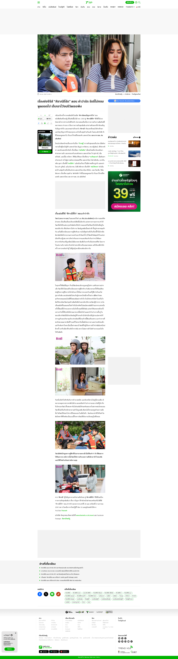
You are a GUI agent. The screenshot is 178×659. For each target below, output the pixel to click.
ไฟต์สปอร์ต (105, 622)
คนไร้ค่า (108, 596)
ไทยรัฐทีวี (87, 599)
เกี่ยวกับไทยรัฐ (57, 638)
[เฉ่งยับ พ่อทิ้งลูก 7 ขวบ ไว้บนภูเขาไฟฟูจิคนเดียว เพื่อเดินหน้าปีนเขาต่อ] (134, 153)
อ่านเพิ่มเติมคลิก (7, 642)
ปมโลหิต (82, 150)
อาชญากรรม (42, 627)
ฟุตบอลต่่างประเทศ (96, 620)
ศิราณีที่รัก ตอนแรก (70, 596)
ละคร (89, 602)
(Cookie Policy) (7, 644)
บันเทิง (79, 622)
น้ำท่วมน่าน (45, 148)
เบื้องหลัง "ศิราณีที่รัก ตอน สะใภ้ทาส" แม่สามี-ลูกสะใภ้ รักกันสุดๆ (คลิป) (59, 577)
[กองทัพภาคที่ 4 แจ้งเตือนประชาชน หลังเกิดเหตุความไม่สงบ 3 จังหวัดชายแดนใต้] (134, 143)
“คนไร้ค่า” (71, 163)
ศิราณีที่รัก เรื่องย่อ (97, 593)
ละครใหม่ (68, 602)
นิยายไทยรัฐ (118, 94)
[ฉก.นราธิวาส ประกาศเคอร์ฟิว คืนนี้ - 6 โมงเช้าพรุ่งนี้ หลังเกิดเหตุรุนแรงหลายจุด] (134, 163)
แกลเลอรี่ (94, 627)
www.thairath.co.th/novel (85, 515)
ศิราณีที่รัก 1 (119, 593)
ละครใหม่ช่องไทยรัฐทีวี (118, 599)
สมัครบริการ (130, 2)
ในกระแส (41, 622)
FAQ (81, 638)
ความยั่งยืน (54, 629)
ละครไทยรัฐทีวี (95, 599)
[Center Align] (15, 633)
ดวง (66, 625)
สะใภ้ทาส (127, 596)
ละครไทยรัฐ (79, 599)
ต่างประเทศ (110, 156)
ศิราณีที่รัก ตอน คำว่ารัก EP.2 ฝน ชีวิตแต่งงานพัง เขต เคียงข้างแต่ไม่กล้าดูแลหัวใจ (62, 568)
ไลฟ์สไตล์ (80, 629)
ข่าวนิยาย (127, 94)
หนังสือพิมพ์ (81, 620)
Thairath (64, 510)
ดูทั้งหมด (135, 137)
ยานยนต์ (53, 627)
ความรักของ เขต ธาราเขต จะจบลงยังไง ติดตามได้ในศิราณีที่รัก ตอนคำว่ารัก (60, 571)
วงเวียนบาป (93, 156)
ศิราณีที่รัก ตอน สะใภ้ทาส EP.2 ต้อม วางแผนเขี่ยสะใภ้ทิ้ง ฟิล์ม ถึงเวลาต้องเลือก (61, 580)
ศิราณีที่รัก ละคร (76, 593)
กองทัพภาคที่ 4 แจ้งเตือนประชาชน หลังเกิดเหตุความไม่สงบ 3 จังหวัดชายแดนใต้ (117, 143)
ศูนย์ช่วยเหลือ (86, 638)
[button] (39, 123)
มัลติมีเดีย (67, 631)
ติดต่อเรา (57, 640)
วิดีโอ (79, 627)
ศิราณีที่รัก (68, 593)
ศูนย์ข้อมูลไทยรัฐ (74, 638)
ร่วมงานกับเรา (48, 638)
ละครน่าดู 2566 (76, 602)
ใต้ (108, 146)
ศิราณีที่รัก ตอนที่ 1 (81, 596)
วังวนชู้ (81, 143)
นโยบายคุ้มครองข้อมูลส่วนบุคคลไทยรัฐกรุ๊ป (102, 638)
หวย (79, 625)
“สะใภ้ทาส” (94, 166)
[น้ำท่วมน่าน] (45, 140)
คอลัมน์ (67, 622)
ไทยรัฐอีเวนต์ (122, 621)
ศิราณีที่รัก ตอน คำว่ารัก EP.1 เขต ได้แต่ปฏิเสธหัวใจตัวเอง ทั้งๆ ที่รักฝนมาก (60, 574)
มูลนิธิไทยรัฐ (65, 638)
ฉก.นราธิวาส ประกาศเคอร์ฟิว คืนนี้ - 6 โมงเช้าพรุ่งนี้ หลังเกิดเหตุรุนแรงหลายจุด (117, 162)
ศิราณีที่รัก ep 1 (128, 593)
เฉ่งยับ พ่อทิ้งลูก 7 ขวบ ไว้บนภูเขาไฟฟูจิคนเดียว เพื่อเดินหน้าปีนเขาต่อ (117, 153)
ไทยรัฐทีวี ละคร (129, 599)
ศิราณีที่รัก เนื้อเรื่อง (109, 593)
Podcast (67, 629)
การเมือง (53, 622)
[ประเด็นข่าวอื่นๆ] (51, 132)
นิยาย (83, 602)
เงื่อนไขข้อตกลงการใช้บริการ (46, 640)
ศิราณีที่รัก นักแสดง (70, 599)
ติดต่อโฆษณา (64, 640)
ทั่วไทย (53, 620)
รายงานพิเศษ (68, 620)
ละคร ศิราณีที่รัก (87, 593)
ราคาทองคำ (42, 629)
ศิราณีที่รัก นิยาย (92, 596)
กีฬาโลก (94, 625)
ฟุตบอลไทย (105, 620)
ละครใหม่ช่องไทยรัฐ (106, 599)
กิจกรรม (41, 638)
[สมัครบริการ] (124, 191)
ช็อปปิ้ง (120, 618)
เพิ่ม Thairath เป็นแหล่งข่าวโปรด (125, 101)
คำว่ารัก (134, 596)
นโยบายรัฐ (41, 625)
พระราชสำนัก (42, 620)
